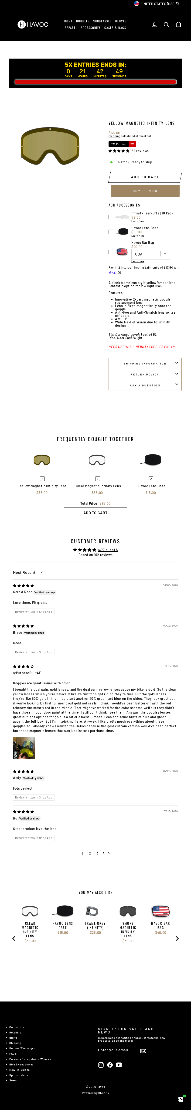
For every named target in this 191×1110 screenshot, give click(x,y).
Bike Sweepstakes (21, 1064)
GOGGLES (83, 21)
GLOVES (121, 21)
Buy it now (145, 191)
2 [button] (90, 853)
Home (68, 21)
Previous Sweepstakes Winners (30, 1059)
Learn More (137, 221)
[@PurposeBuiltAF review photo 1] (24, 748)
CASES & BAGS (115, 27)
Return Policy (145, 374)
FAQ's (13, 1053)
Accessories (91, 27)
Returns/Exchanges (22, 1048)
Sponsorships (18, 1075)
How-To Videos (19, 1069)
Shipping (114, 136)
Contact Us (16, 1027)
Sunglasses (102, 21)
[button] (119, 151)
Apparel (71, 27)
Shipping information (145, 363)
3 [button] (97, 853)
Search (13, 1080)
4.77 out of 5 (108, 550)
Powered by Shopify (95, 1093)
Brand (13, 1037)
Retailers (15, 1032)
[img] (23, 586)
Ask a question (145, 385)
